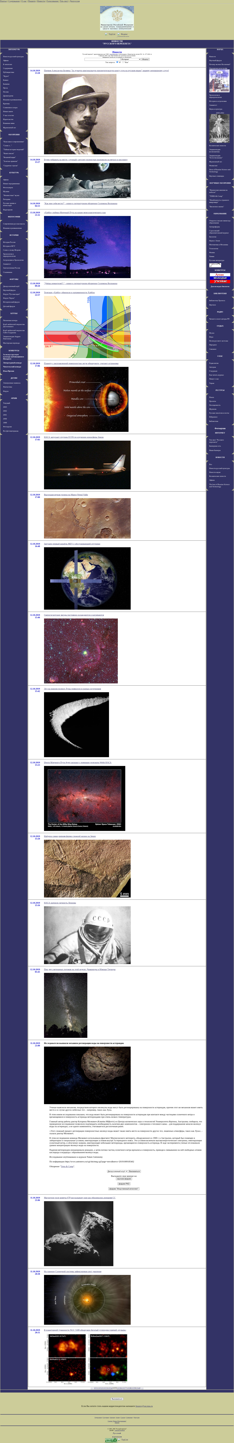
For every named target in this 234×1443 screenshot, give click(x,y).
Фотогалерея (8, 187)
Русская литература (216, 260)
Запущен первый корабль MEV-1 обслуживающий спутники (72, 544)
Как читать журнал (216, 375)
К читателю (7, 64)
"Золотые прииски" (10, 161)
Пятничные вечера (10, 320)
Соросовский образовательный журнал (219, 232)
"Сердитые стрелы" (10, 166)
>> (142, 1388)
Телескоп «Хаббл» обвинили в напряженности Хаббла (69, 292)
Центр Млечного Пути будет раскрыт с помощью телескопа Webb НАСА (77, 762)
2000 (5, 419)
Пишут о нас (214, 379)
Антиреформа (214, 227)
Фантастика (7, 387)
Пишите (32, 1)
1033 (105, 1388)
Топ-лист (64, 1)
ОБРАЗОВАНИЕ (220, 214)
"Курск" (6, 76)
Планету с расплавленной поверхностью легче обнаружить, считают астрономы (81, 363)
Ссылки (123, 1417)
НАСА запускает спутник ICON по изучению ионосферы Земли (74, 437)
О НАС (220, 356)
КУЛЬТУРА (14, 173)
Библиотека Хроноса (217, 300)
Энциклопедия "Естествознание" (216, 157)
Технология (213, 249)
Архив (118, 1417)
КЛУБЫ (14, 313)
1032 (100, 1388)
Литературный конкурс (12, 363)
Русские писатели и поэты (219, 413)
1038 (129, 1388)
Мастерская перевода (11, 343)
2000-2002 (220, 113)
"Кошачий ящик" (9, 157)
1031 (96, 1388)
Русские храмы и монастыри (9, 204)
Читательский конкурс (12, 367)
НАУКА (220, 49)
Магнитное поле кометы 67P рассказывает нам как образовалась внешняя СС (80, 1198)
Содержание (14, 1)
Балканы (6, 84)
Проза (5, 88)
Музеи (211, 333)
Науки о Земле (214, 241)
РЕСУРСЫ (220, 390)
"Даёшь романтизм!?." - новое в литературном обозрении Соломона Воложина (80, 283)
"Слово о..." (7, 146)
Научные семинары (216, 176)
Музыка (6, 191)
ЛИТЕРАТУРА (14, 49)
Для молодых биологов (220, 286)
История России (9, 242)
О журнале (213, 371)
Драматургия (8, 96)
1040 (138, 1388)
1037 (124, 1388)
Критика (6, 104)
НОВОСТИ (220, 457)
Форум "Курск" (9, 298)
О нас (24, 1)
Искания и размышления (12, 100)
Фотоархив (7, 427)
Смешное (212, 349)
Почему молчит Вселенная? (219, 64)
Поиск (211, 397)
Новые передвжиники (11, 184)
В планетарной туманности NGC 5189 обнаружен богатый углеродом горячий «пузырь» (85, 1330)
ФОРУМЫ (14, 279)
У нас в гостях (8, 115)
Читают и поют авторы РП (219, 319)
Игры (211, 337)
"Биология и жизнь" (216, 207)
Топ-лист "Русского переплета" (216, 441)
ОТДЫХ (220, 326)
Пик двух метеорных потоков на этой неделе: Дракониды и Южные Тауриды (80, 969)
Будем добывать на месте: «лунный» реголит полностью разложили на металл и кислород (85, 159)
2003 (5, 407)
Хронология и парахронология (9, 255)
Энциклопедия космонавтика (214, 150)
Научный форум (9, 290)
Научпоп (212, 305)
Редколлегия (213, 363)
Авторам (212, 367)
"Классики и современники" (13, 142)
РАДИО (220, 312)
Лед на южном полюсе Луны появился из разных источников (72, 689)
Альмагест (7, 264)
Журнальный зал (9, 128)
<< (92, 1388)
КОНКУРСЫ (14, 351)
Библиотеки (213, 421)
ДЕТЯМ (14, 378)
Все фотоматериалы (10, 431)
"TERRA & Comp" (216, 196)
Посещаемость (214, 405)
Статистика (129, 1417)
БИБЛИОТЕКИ (220, 293)
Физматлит (213, 166)
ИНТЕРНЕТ (220, 433)
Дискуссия (75, 1)
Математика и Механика (218, 245)
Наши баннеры (215, 450)
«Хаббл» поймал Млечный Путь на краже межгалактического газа (75, 212)
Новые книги (8, 111)
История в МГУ (9, 246)
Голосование (53, 1)
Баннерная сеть (215, 446)
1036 (119, 1388)
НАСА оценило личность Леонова (60, 903)
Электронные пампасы (11, 383)
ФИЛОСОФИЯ (14, 217)
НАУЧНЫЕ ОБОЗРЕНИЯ (220, 183)
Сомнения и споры (10, 108)
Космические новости (217, 146)
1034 (110, 1388)
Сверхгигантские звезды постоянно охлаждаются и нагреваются (74, 615)
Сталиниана (7, 272)
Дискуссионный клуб (11, 286)
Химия (211, 256)
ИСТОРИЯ (14, 235)
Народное (213, 345)
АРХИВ (14, 398)
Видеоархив (7, 210)
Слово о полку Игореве (12, 250)
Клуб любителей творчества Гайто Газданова (14, 331)
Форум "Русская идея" (11, 294)
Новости (41, 1)
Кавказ (5, 80)
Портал (3, 1)
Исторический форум (11, 302)
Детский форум (9, 306)
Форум (5, 391)
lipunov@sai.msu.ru (144, 1406)
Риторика (6, 199)
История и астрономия (218, 101)
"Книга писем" (8, 153)
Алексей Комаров (120, 1430)
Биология (212, 237)
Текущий (6, 403)
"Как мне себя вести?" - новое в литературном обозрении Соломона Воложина (80, 203)
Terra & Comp (67, 1166)
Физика (212, 252)
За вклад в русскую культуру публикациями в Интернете (13, 356)
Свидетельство (113, 54)
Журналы (212, 409)
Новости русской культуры (13, 56)
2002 (5, 411)
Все (210, 464)
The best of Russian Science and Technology (219, 485)
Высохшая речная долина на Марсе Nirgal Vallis (66, 495)
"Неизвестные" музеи (11, 195)
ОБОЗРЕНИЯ (14, 135)
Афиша (6, 60)
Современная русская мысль (14, 224)
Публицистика (8, 72)
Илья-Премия (8, 371)
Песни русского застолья (218, 341)
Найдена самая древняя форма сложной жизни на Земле (70, 836)
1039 (133, 1388)
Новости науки (214, 472)
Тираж (211, 383)
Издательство (8, 119)
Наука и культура (215, 109)
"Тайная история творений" (13, 149)
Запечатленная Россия (11, 268)
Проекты (212, 401)
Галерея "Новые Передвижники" (117, 1421)
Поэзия (6, 92)
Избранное (213, 417)
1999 (5, 423)
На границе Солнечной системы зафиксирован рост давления (72, 1271)
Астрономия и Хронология (13, 260)
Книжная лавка (8, 123)
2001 (5, 415)
